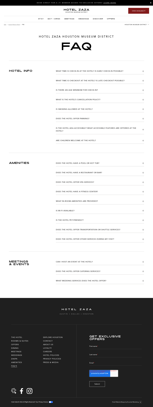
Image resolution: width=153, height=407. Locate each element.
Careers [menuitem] (47, 351)
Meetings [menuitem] (16, 351)
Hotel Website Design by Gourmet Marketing (125, 402)
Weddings (83, 19)
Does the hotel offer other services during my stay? (85, 239)
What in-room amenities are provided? (77, 201)
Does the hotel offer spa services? (75, 182)
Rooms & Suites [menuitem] (19, 341)
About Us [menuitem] (48, 344)
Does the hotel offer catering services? (78, 271)
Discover (98, 19)
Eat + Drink (54, 19)
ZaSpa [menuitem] (14, 359)
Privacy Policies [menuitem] (52, 359)
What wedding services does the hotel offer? (81, 281)
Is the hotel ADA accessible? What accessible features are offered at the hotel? (96, 129)
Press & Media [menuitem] (51, 362)
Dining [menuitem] (15, 348)
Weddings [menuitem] (16, 355)
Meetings (69, 19)
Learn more (109, 3)
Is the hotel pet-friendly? (70, 220)
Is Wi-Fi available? (65, 210)
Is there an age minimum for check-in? (77, 90)
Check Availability (138, 11)
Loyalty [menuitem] (47, 348)
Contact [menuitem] (48, 341)
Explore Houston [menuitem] (53, 337)
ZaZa (5, 24)
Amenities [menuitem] (16, 362)
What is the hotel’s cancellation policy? (78, 99)
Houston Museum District (14, 24)
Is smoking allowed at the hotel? (74, 109)
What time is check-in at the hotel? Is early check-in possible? (89, 71)
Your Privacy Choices (42, 402)
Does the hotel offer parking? (72, 118)
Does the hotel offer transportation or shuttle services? (88, 229)
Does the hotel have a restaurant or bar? (79, 172)
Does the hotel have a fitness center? (77, 191)
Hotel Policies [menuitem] (51, 355)
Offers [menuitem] (15, 344)
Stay (41, 19)
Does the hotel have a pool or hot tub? (77, 163)
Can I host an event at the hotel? (74, 262)
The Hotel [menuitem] (16, 337)
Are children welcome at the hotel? (76, 140)
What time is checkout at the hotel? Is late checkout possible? (90, 80)
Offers (111, 19)
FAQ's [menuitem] (14, 366)
